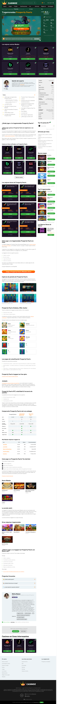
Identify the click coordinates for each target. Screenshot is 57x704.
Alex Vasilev (13, 622)
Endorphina (49, 211)
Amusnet (27, 533)
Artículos (37, 6)
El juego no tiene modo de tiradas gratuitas (10, 376)
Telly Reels (5, 444)
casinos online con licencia (10, 135)
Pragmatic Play (4, 534)
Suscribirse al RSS (28, 699)
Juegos (10, 6)
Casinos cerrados (5, 665)
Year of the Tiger (31, 414)
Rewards (3, 676)
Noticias (23, 667)
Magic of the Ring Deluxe (7, 449)
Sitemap (23, 669)
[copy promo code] (29, 56)
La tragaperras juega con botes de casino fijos (10, 383)
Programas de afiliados (46, 661)
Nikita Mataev (7, 88)
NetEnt (48, 156)
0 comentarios (46, 13)
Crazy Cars (5, 453)
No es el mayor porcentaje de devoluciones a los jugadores (13, 571)
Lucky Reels (5, 446)
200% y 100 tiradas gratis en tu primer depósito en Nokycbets (50, 229)
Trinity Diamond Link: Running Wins (50, 204)
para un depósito (23, 190)
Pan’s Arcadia (49, 191)
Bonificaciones (23, 6)
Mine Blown (49, 155)
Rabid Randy (49, 161)
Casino (4, 6)
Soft (22, 663)
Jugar (10, 58)
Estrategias (50, 6)
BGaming (48, 180)
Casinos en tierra (25, 671)
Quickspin (3, 545)
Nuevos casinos (5, 661)
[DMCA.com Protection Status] (27, 696)
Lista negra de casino (6, 663)
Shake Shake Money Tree (22, 414)
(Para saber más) (36, 702)
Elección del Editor (6, 190)
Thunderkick (49, 192)
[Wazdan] (52, 83)
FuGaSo (48, 205)
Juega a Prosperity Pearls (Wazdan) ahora (18, 271)
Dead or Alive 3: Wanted (50, 198)
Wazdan (3, 491)
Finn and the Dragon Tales (50, 167)
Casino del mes (24, 661)
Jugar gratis (52, 158)
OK (41, 702)
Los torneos (31, 7)
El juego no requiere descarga (7, 475)
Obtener (10, 196)
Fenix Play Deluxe (6, 451)
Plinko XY (48, 179)
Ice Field (48, 173)
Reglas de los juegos (43, 7)
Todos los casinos (19, 177)
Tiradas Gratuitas (16, 7)
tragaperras (22, 84)
